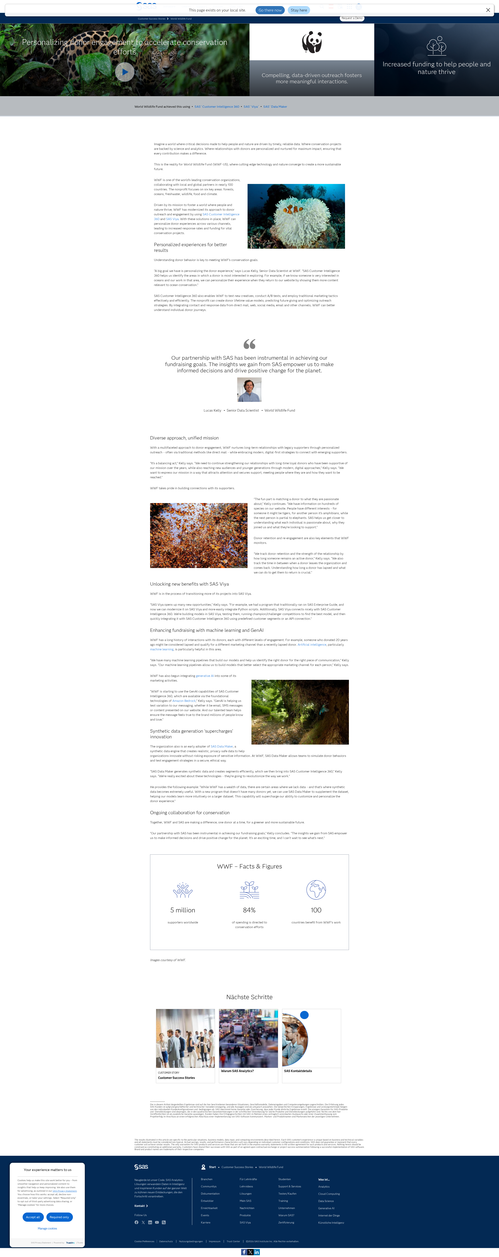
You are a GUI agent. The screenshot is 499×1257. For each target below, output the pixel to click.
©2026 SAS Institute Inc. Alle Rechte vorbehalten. (272, 1241)
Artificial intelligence (312, 644)
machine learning (161, 649)
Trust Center (233, 1241)
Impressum (214, 1241)
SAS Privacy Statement (65, 1190)
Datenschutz (166, 1241)
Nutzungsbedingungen (191, 1241)
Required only (59, 1217)
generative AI (205, 676)
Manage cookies (47, 1228)
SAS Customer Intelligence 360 (217, 106)
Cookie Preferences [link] (144, 1241)
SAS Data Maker (275, 106)
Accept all (33, 1217)
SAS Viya (251, 106)
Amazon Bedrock (184, 701)
